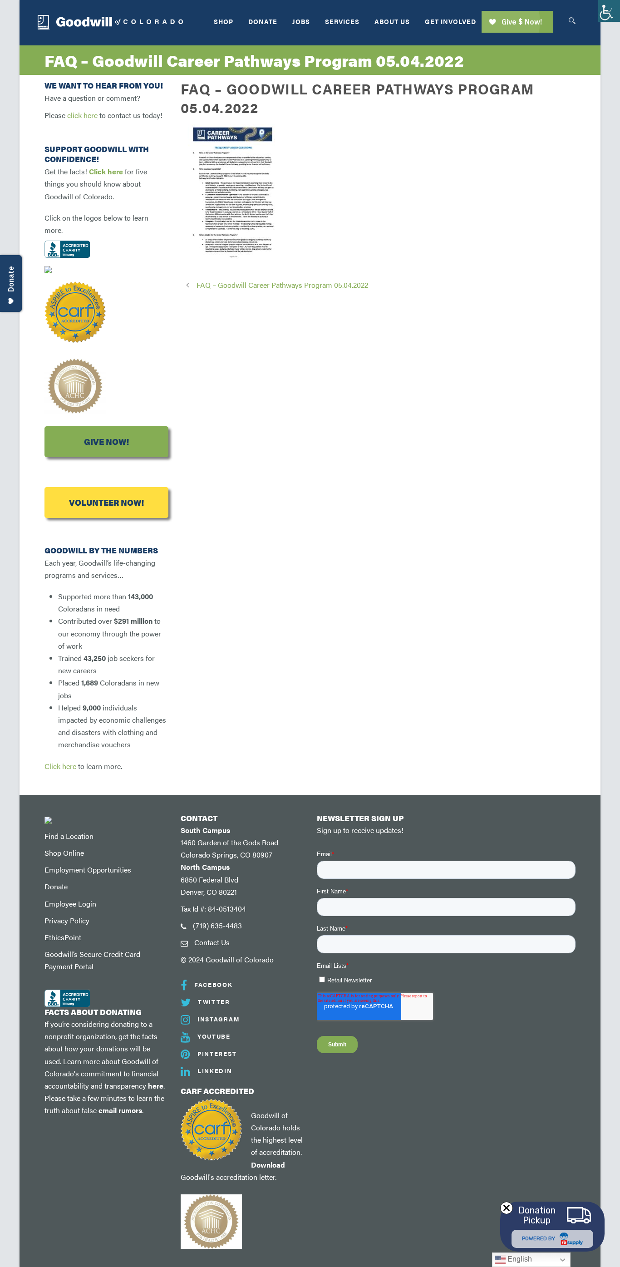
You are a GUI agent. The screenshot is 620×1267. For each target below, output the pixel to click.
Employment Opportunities (87, 869)
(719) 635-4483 (217, 925)
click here (82, 115)
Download (268, 1164)
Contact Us (212, 942)
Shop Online (64, 853)
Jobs (301, 21)
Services (342, 21)
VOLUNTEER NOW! (106, 502)
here (155, 1085)
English (519, 1259)
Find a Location (68, 836)
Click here (106, 171)
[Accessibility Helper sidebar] (609, 11)
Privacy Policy (66, 920)
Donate (262, 21)
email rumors (120, 1110)
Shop (223, 21)
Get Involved (450, 21)
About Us (392, 21)
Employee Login (70, 903)
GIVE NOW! (106, 441)
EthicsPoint (62, 937)
